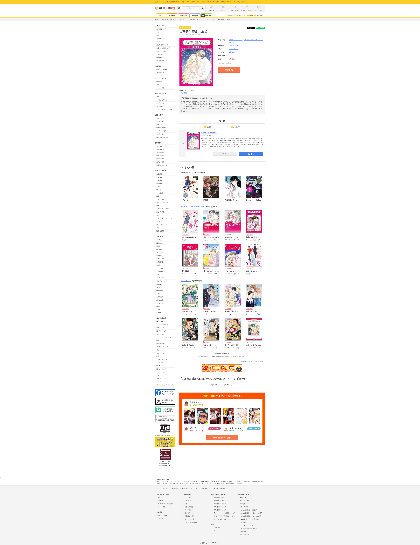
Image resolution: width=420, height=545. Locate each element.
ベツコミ (159, 356)
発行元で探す (160, 134)
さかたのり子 (160, 278)
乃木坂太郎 (159, 300)
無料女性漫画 (160, 152)
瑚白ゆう (235, 40)
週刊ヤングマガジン (162, 331)
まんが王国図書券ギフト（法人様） (251, 516)
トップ (161, 15)
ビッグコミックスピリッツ (164, 337)
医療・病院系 (160, 231)
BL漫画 (158, 190)
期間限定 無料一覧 (161, 165)
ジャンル (232, 15)
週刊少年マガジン (161, 343)
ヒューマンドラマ (161, 199)
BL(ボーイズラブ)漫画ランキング (223, 516)
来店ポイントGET (161, 69)
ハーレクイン (233, 49)
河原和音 (159, 265)
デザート (159, 375)
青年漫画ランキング (220, 507)
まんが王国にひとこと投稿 (164, 109)
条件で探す (159, 118)
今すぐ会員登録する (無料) (222, 438)
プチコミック (160, 328)
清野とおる (159, 287)
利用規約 (243, 522)
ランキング (242, 15)
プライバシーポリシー (247, 525)
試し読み (225, 154)
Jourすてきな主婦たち (163, 359)
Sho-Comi (159, 366)
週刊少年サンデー (161, 369)
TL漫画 (158, 186)
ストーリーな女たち (162, 324)
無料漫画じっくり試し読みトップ (182, 488)
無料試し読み (229, 70)
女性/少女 (183, 15)
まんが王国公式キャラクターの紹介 (251, 513)
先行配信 (172, 15)
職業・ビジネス (161, 205)
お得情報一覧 (160, 73)
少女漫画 (159, 177)
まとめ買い (237, 127)
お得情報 (160, 518)
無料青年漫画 (160, 159)
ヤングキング (160, 372)
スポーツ (159, 215)
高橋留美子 (159, 297)
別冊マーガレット (161, 353)
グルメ (158, 228)
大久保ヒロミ (160, 259)
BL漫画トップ (160, 57)
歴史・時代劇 (160, 212)
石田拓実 (159, 249)
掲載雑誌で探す (161, 128)
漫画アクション (161, 378)
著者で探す (159, 124)
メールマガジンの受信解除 (165, 504)
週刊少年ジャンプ (161, 334)
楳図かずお (159, 255)
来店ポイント (261, 15)
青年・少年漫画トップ (163, 51)
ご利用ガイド (160, 103)
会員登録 (159, 81)
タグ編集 (184, 93)
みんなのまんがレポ (162, 137)
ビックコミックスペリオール (164, 385)
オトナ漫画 (159, 193)
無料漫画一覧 (160, 149)
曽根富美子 (159, 290)
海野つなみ (159, 252)
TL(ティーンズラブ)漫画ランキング (224, 513)
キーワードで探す (161, 131)
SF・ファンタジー (161, 224)
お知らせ (159, 97)
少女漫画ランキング (220, 504)
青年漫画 (159, 180)
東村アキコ (159, 303)
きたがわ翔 (159, 268)
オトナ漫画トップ (161, 60)
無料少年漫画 (160, 162)
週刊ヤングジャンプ (162, 347)
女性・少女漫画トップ (163, 48)
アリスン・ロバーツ (197, 207)
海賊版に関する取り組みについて (165, 435)
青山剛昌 (159, 240)
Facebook (217, 528)
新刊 (251, 15)
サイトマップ (245, 534)
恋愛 (157, 196)
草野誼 (158, 274)
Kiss (157, 340)
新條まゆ (159, 284)
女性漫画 (159, 174)
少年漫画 (159, 183)
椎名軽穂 (159, 281)
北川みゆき (159, 271)
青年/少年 (195, 15)
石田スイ (159, 246)
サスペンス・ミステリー (163, 209)
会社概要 (243, 531)
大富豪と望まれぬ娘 (209, 133)
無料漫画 (208, 15)
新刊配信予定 (160, 38)
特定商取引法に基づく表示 (249, 528)
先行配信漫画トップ (162, 45)
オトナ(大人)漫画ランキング (222, 519)
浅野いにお (159, 243)
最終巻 (209, 127)
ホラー (158, 221)
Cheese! (158, 350)
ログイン (159, 85)
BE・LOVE (159, 321)
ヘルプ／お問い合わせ (163, 100)
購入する (251, 154)
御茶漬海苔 (159, 262)
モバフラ (159, 381)
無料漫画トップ (161, 29)
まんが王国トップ (162, 488)
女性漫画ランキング (220, 501)
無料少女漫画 (160, 155)
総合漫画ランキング (220, 497)
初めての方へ (160, 106)
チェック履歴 (160, 88)
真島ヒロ (159, 309)
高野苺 (158, 293)
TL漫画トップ (160, 54)
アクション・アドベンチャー (164, 218)
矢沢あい (159, 312)
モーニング (159, 362)
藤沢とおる (159, 306)
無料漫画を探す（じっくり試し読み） (253, 361)
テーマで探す (160, 121)
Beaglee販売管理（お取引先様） (251, 519)
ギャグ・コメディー (162, 202)
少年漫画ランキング (220, 510)
